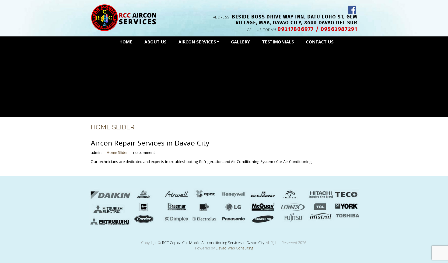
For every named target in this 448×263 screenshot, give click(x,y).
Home (125, 42)
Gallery (240, 42)
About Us (155, 42)
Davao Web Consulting (234, 248)
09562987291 (339, 28)
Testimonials (278, 42)
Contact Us (319, 42)
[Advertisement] (224, 81)
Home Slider (112, 127)
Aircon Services (197, 42)
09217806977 (295, 28)
